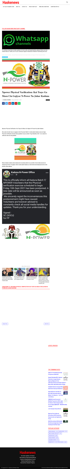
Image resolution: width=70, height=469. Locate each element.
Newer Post (5, 323)
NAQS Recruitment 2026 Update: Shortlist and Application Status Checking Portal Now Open (55, 423)
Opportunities (60, 442)
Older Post (47, 323)
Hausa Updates (52, 437)
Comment (47, 99)
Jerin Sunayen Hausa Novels (54, 408)
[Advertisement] (35, 16)
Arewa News (61, 431)
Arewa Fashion (52, 431)
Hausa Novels (52, 435)
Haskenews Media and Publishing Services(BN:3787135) (57, 467)
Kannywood (51, 442)
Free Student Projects (54, 433)
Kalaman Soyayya (52, 439)
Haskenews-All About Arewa (14, 467)
